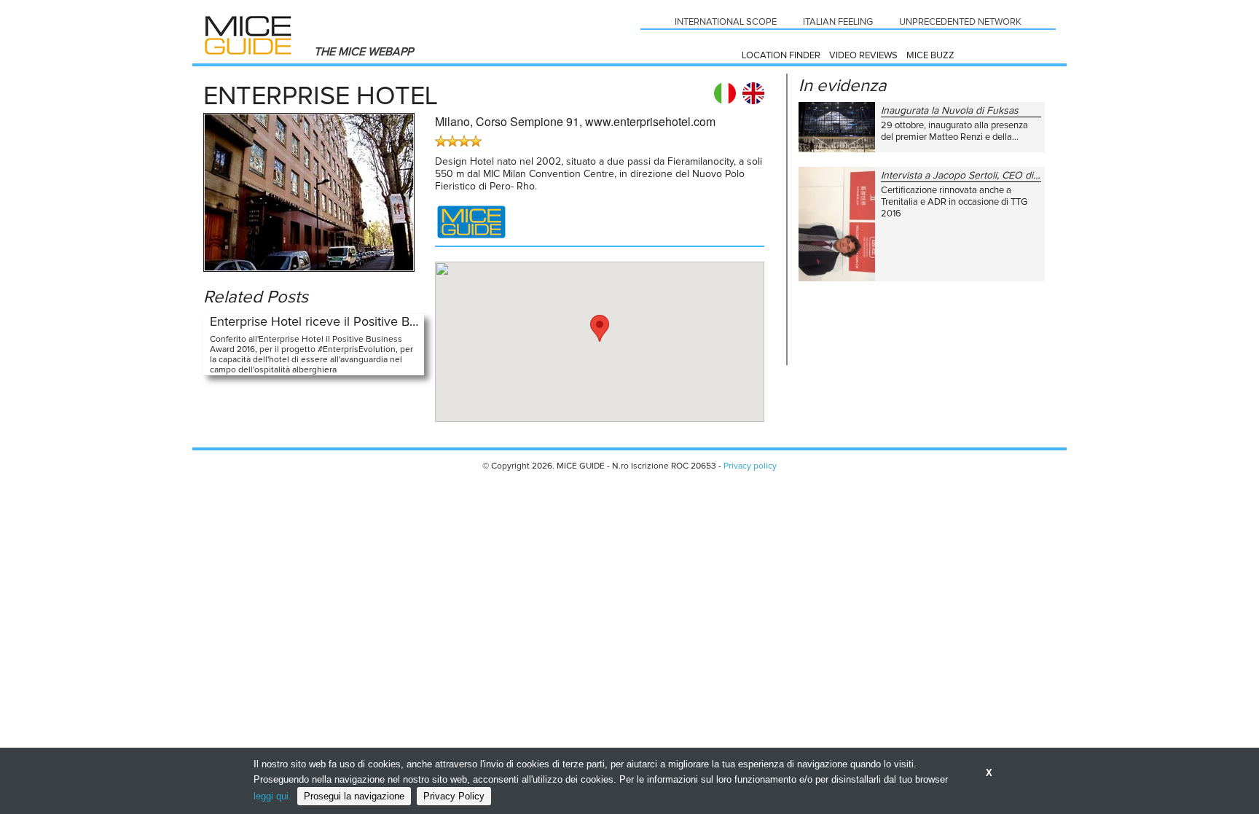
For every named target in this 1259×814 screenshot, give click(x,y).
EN (753, 93)
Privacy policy (750, 466)
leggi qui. (272, 796)
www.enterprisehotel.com (650, 121)
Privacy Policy (454, 796)
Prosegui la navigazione (354, 796)
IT (725, 93)
